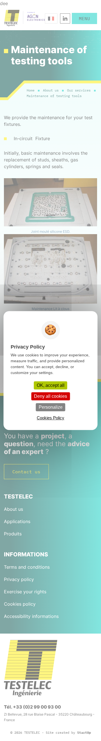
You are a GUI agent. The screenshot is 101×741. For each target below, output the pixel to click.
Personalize (51, 407)
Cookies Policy (50, 417)
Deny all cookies (50, 396)
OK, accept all (51, 385)
